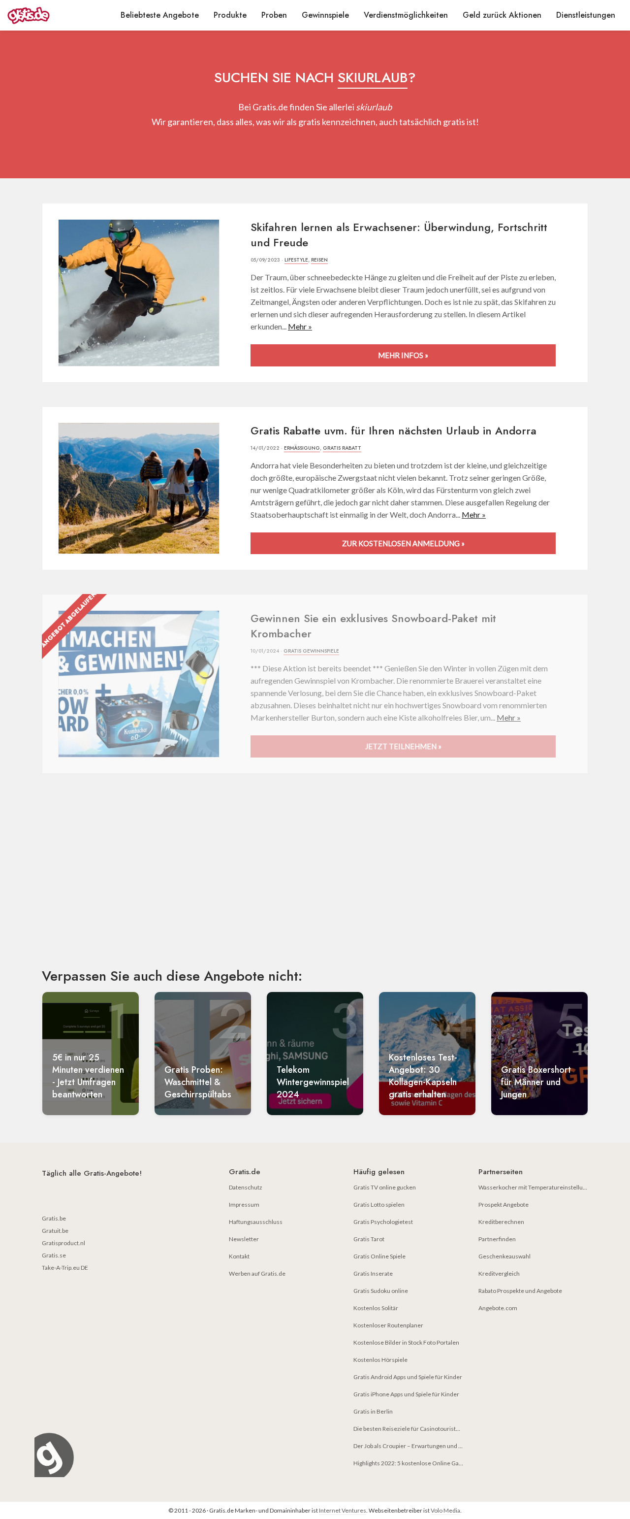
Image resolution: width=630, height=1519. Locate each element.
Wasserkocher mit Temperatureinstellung (533, 1187)
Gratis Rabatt (342, 448)
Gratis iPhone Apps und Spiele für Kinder (406, 1394)
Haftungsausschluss (256, 1221)
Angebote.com (497, 1308)
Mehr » (300, 326)
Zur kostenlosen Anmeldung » (403, 543)
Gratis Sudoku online (380, 1290)
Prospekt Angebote (503, 1204)
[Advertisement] (315, 879)
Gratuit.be (55, 1230)
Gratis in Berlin (373, 1411)
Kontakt (239, 1256)
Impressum (244, 1204)
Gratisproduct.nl (63, 1243)
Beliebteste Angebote (160, 15)
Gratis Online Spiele (379, 1256)
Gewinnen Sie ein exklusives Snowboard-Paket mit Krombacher (373, 625)
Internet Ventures (342, 1510)
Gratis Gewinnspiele (311, 651)
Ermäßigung (302, 448)
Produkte (230, 15)
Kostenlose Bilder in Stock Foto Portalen (406, 1342)
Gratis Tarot (368, 1239)
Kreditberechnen (501, 1221)
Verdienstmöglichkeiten (406, 15)
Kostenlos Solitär (375, 1308)
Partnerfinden (497, 1239)
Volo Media (445, 1510)
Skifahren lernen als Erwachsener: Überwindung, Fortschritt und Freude (399, 234)
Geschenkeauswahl (504, 1256)
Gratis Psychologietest (383, 1221)
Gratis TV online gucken (384, 1187)
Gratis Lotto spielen (379, 1204)
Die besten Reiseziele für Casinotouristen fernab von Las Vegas (435, 1428)
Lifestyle (296, 260)
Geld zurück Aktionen (502, 15)
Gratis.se (54, 1255)
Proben (274, 15)
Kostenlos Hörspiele (380, 1359)
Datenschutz (245, 1187)
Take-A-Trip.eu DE (65, 1267)
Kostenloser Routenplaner (388, 1325)
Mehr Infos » (403, 355)
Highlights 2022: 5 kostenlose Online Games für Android (427, 1463)
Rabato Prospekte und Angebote (520, 1290)
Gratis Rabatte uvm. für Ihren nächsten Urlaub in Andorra (393, 430)
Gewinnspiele (325, 15)
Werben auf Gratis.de (257, 1273)
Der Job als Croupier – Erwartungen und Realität (415, 1446)
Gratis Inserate (373, 1273)
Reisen (319, 260)
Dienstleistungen (585, 15)
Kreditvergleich (499, 1273)
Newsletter (244, 1239)
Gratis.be (54, 1218)
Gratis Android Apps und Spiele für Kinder (407, 1377)
